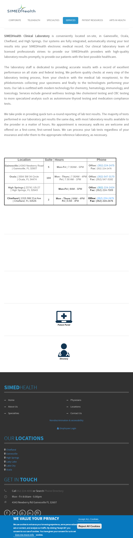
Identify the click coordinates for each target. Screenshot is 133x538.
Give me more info (24, 535)
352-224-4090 (24, 491)
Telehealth (34, 20)
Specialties (53, 20)
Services (70, 20)
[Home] (21, 8)
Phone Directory (54, 491)
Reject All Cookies (89, 526)
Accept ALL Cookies (88, 519)
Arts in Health (117, 20)
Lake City (11, 466)
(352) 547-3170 (105, 176)
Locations (75, 407)
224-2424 (109, 187)
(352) (100, 187)
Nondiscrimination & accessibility (66, 420)
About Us (13, 407)
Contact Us (76, 413)
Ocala (9, 470)
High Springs (12, 458)
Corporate (15, 20)
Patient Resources (92, 20)
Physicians (75, 400)
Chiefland (11, 450)
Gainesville (11, 454)
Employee (68, 428)
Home (11, 400)
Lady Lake (11, 462)
